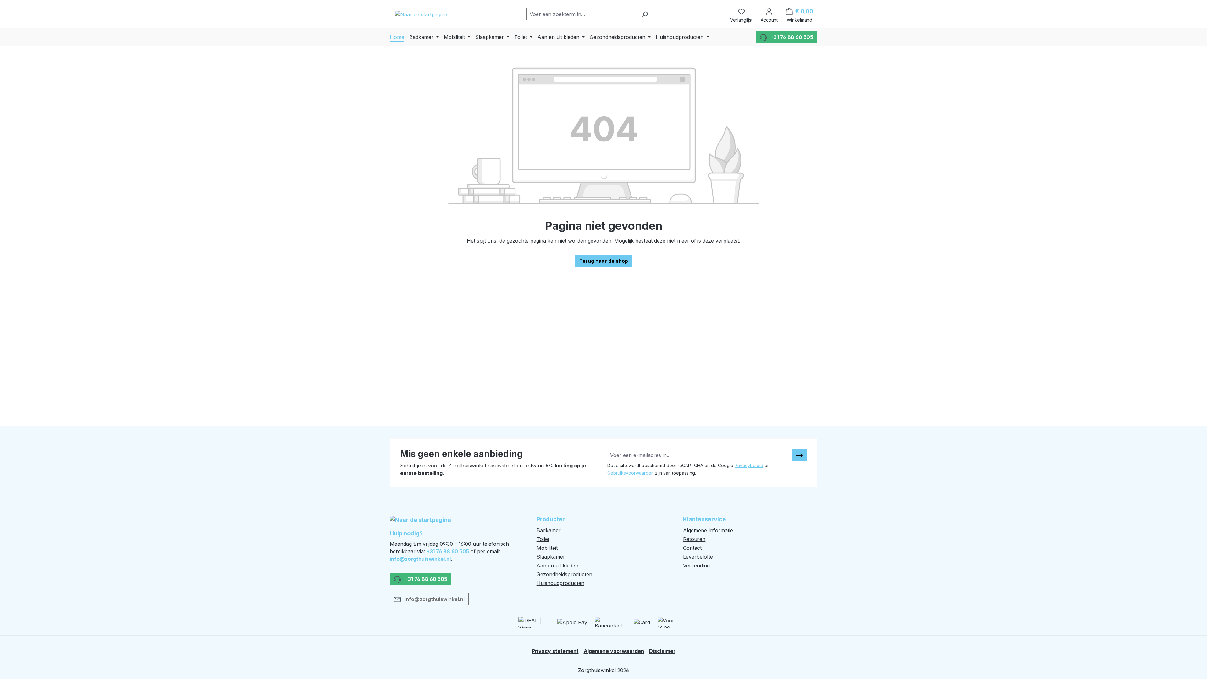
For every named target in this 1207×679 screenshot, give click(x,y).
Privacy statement (555, 651)
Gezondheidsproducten (564, 574)
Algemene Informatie (708, 530)
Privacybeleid (749, 465)
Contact (692, 548)
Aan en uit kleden (557, 565)
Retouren (694, 539)
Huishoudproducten (560, 583)
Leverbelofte (698, 557)
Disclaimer (662, 651)
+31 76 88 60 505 (448, 551)
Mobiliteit (547, 548)
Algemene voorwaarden (614, 651)
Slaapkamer (551, 557)
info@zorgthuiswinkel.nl (420, 559)
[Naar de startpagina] (421, 14)
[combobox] (582, 14)
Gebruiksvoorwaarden (630, 473)
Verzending (696, 565)
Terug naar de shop (603, 261)
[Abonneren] (799, 455)
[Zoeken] (644, 14)
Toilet (543, 539)
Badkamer (549, 530)
